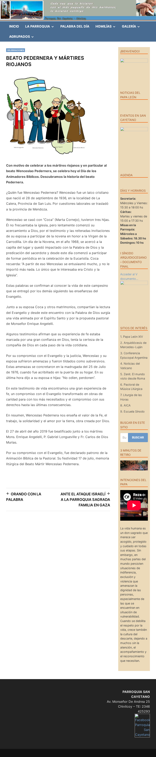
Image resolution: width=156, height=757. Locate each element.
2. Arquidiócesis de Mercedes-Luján (133, 345)
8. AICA (125, 405)
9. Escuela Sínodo (132, 411)
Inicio (14, 26)
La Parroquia (41, 27)
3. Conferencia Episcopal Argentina (133, 355)
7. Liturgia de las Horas (131, 397)
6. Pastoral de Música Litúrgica (131, 387)
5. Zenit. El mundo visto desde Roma (132, 376)
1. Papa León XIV (131, 336)
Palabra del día (74, 26)
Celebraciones (15, 50)
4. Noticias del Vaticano (130, 366)
